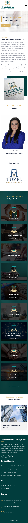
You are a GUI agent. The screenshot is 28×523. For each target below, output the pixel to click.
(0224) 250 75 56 (8, 511)
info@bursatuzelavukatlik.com (11, 506)
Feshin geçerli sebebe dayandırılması (12, 475)
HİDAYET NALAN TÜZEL (14, 153)
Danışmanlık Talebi (6, 25)
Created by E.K (14, 520)
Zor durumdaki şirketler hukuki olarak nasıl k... (14, 465)
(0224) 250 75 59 (8, 513)
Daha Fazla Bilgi (12, 218)
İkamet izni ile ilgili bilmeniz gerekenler (12, 469)
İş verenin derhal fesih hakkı (9, 472)
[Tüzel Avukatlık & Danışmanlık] (9, 5)
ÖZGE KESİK (6, 488)
